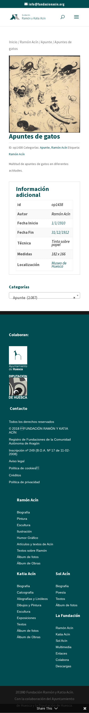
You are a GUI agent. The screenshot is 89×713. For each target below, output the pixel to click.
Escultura (23, 525)
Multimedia (63, 647)
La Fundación (68, 615)
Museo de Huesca (59, 265)
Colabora (62, 660)
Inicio (13, 42)
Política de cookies (24, 468)
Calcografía (25, 592)
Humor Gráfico (27, 538)
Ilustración (24, 531)
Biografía (23, 512)
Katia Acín (26, 573)
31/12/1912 (60, 232)
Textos (21, 624)
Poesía (61, 592)
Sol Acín (61, 640)
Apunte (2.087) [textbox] (43, 297)
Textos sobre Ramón (32, 550)
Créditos (15, 475)
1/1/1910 (58, 223)
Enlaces (61, 653)
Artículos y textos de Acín (35, 544)
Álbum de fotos (28, 557)
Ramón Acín (29, 42)
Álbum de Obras (28, 563)
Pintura (22, 518)
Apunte (46, 42)
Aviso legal (16, 461)
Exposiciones (26, 618)
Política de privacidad (24, 482)
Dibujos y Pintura (29, 605)
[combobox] (44, 295)
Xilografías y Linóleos (32, 599)
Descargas (63, 666)
